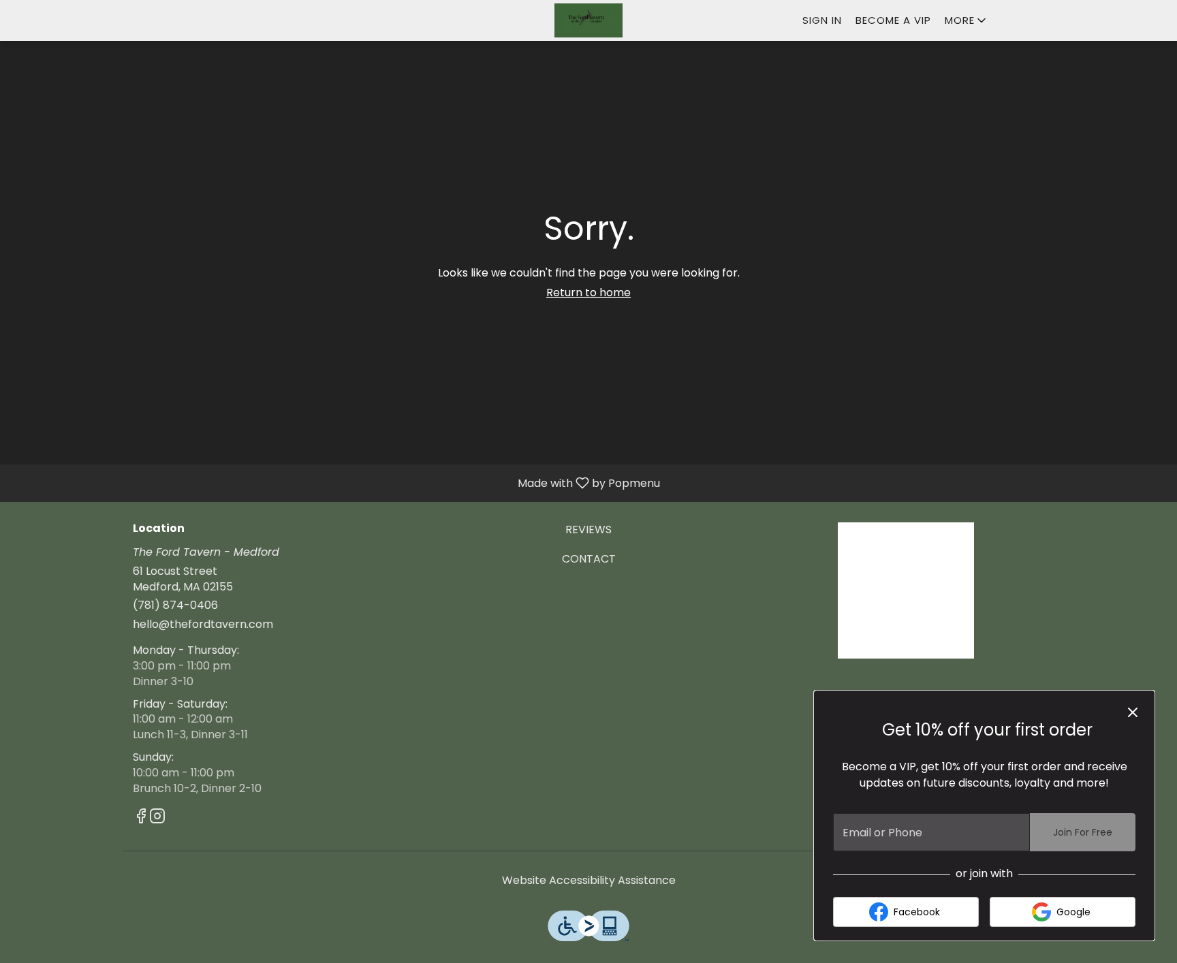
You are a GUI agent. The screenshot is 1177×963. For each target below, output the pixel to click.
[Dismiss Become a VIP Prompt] (1132, 712)
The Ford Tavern (906, 590)
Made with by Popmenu (335, 482)
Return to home (588, 292)
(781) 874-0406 (175, 605)
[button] (966, 20)
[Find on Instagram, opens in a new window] (157, 818)
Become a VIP (893, 20)
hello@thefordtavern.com (203, 624)
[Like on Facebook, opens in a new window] (141, 818)
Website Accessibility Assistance (589, 880)
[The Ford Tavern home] (588, 20)
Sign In (822, 20)
